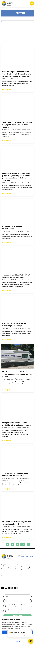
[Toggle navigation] (32, 3)
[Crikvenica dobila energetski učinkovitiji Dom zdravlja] (17, 308)
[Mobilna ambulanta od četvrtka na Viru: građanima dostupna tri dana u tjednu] (17, 356)
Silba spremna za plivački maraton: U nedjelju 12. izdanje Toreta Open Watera (17, 124)
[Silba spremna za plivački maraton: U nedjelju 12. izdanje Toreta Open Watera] (17, 107)
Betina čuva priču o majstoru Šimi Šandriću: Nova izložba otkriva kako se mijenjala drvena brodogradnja (16, 74)
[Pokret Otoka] (7, 3)
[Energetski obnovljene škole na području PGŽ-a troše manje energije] (17, 407)
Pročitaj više (6, 90)
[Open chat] (30, 641)
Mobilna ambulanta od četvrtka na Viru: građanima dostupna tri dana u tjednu (17, 374)
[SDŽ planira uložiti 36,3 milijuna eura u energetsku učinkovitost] (17, 506)
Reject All (17, 641)
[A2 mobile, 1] (17, 31)
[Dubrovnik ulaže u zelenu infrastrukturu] (17, 211)
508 (23, 544)
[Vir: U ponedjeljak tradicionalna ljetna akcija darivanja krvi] (17, 458)
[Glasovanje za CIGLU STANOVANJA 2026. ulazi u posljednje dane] (17, 259)
